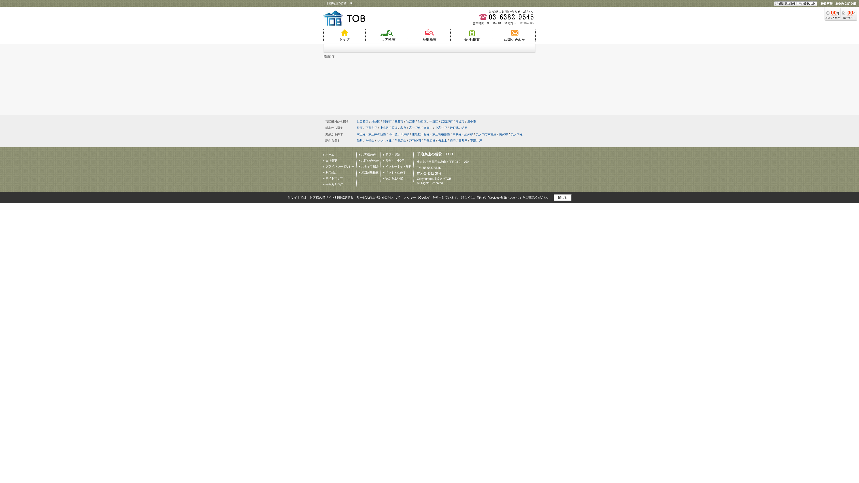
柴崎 (453, 140)
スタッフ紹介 (370, 166)
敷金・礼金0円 (394, 160)
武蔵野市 (447, 121)
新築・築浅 (392, 154)
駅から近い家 (394, 178)
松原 (360, 127)
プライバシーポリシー (340, 166)
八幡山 (370, 140)
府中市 (471, 121)
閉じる (562, 197)
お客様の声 (368, 154)
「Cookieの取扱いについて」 (504, 197)
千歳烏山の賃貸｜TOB (435, 154)
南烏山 (428, 127)
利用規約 (331, 172)
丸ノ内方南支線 (486, 134)
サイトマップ (334, 178)
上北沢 (384, 127)
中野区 (434, 121)
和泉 (403, 127)
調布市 (387, 121)
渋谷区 (422, 121)
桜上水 (442, 140)
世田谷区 (362, 121)
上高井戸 (441, 127)
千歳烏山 (400, 140)
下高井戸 (371, 127)
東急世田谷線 (421, 134)
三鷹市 (399, 121)
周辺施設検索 (370, 172)
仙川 (360, 140)
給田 (464, 127)
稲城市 (460, 121)
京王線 (361, 134)
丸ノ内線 (517, 134)
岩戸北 (454, 127)
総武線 (468, 134)
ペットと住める (395, 172)
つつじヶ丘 (384, 140)
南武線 (503, 134)
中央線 (457, 134)
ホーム (329, 154)
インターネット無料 (398, 166)
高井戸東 (415, 127)
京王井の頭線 (377, 134)
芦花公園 (415, 140)
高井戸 (463, 140)
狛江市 (410, 121)
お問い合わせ (370, 160)
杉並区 (375, 121)
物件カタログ (334, 184)
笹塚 (395, 127)
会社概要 (331, 160)
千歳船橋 (429, 140)
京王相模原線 (441, 134)
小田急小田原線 (399, 134)
